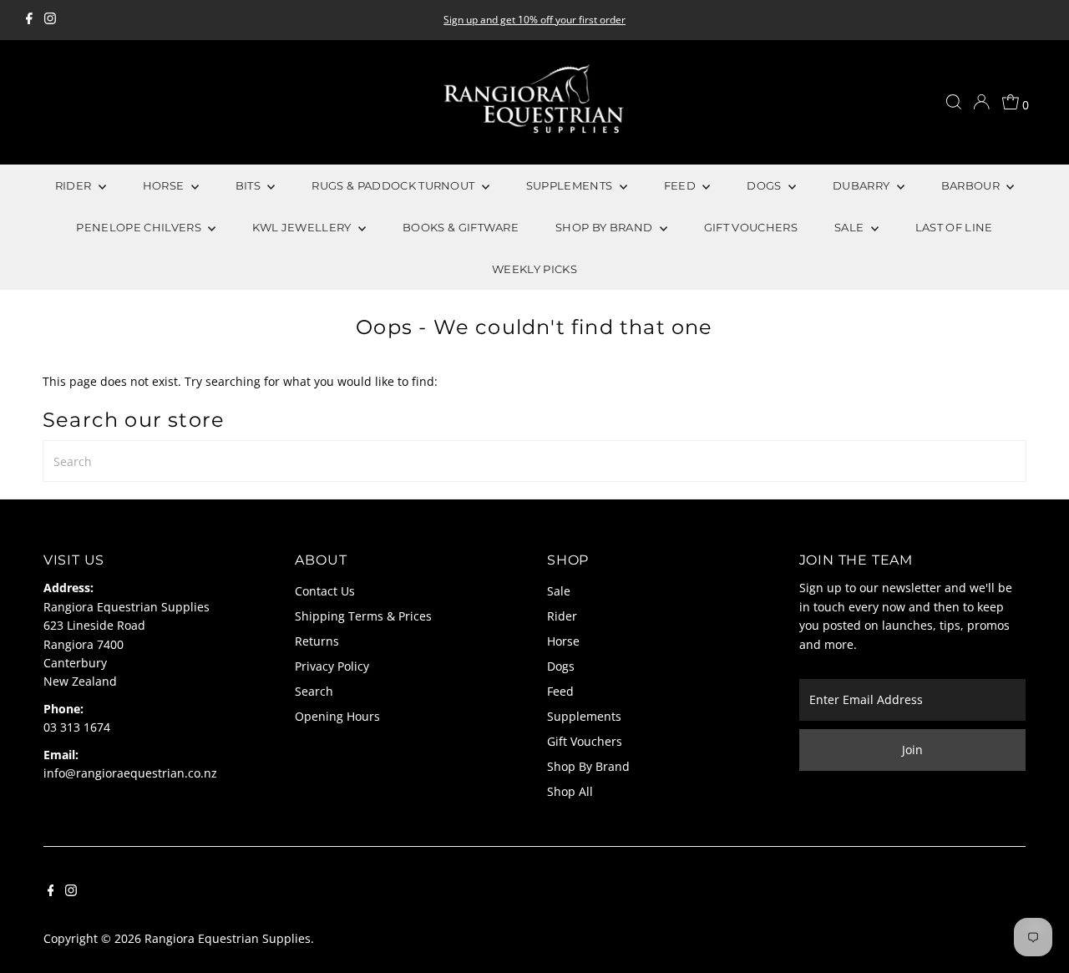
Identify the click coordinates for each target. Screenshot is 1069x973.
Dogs (561, 666)
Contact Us (325, 591)
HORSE (165, 185)
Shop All (570, 791)
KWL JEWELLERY (303, 227)
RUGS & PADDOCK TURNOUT (394, 185)
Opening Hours (337, 716)
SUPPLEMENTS (571, 185)
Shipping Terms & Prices (363, 616)
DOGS (765, 185)
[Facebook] (29, 20)
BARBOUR (972, 185)
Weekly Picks (534, 269)
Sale (558, 591)
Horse (563, 641)
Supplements (584, 716)
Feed (560, 691)
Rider (562, 616)
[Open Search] (953, 101)
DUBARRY (863, 185)
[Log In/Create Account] (981, 101)
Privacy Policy (332, 666)
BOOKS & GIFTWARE (461, 227)
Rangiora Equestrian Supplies (227, 938)
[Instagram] (50, 20)
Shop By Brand (588, 766)
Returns (317, 641)
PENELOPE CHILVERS (140, 227)
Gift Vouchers (584, 741)
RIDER (74, 185)
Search (314, 691)
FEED (681, 185)
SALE (850, 227)
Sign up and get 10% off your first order (534, 20)
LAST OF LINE (954, 227)
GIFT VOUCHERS (751, 227)
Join (912, 750)
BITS (250, 185)
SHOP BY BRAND (605, 227)
